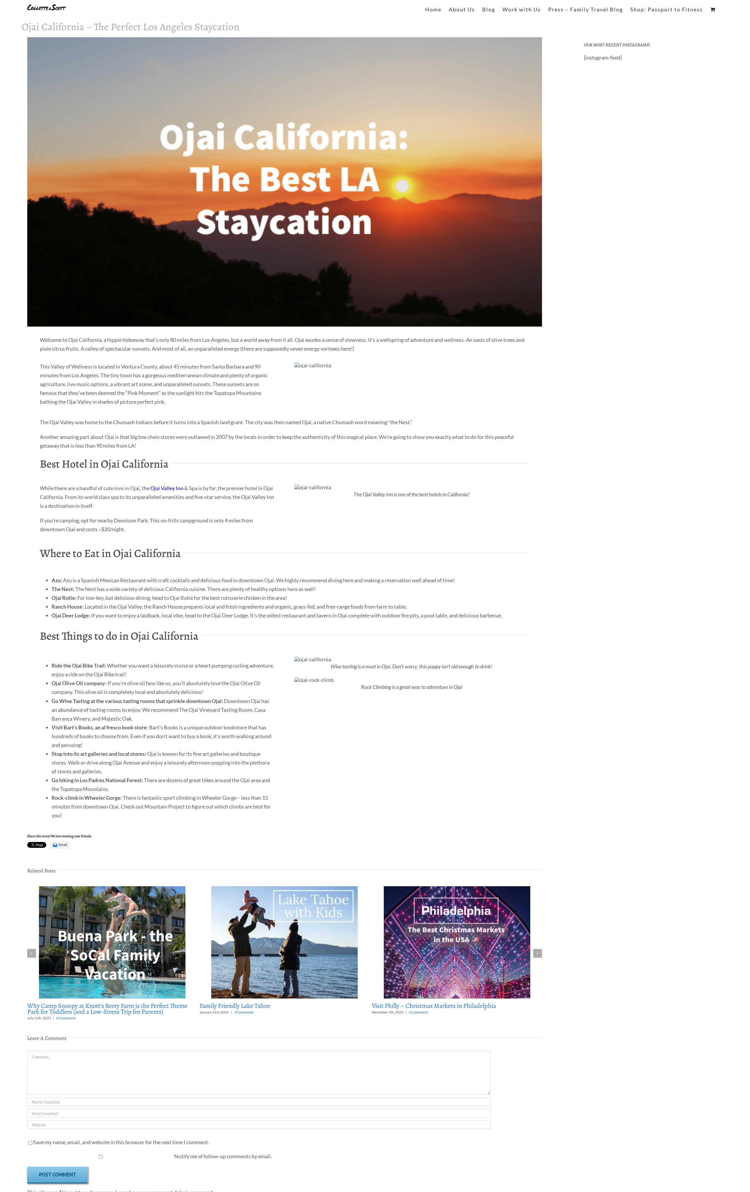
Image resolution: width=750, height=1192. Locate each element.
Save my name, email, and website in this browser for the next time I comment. (121, 1142)
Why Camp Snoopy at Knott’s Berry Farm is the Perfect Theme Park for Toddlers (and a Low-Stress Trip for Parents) (107, 1008)
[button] (31, 953)
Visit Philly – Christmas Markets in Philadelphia (434, 1005)
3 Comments (243, 1012)
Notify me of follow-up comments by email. (223, 1156)
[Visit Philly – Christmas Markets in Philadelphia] (457, 889)
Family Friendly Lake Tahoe (235, 1005)
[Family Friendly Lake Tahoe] (284, 889)
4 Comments (66, 1018)
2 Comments (418, 1012)
